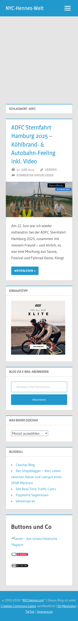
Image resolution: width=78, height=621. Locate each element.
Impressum (45, 612)
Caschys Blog (25, 465)
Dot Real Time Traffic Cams (36, 489)
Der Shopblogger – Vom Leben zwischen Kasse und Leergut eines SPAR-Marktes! (36, 477)
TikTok (29, 612)
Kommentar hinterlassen (34, 175)
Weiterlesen (23, 271)
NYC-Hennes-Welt (25, 8)
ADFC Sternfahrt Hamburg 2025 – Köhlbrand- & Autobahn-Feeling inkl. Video (33, 144)
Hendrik (51, 169)
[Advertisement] (39, 57)
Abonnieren (39, 399)
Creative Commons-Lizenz (18, 606)
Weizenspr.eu (25, 501)
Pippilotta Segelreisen (32, 495)
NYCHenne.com (33, 600)
